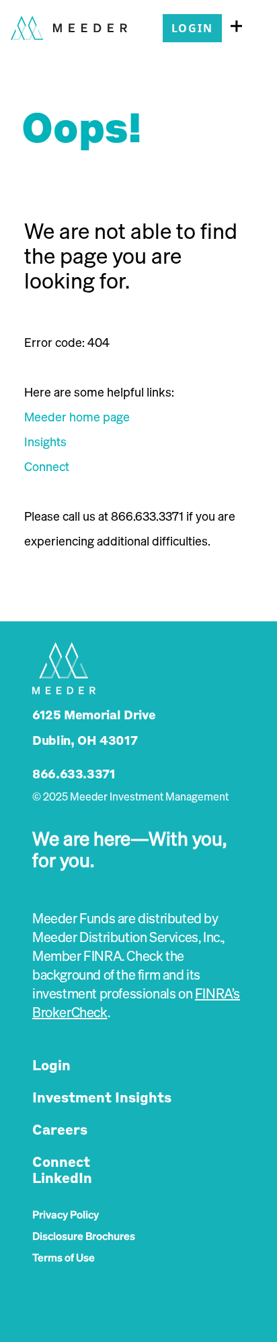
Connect (46, 468)
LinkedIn (62, 1178)
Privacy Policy (65, 1215)
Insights (45, 443)
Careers (59, 1129)
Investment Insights (101, 1097)
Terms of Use (63, 1258)
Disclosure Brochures (83, 1237)
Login (192, 28)
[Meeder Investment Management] (69, 22)
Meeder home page (77, 418)
